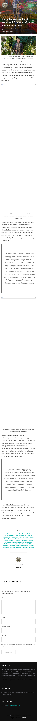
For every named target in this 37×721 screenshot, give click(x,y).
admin (5, 29)
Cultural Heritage (20, 533)
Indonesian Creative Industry (16, 538)
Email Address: (6, 626)
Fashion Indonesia (16, 537)
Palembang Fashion (15, 543)
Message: (4, 598)
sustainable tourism (22, 545)
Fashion (24, 29)
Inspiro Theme (15, 717)
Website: (4, 635)
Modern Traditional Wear (20, 542)
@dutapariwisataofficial (13, 705)
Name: (3, 617)
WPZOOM (23, 717)
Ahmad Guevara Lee (8, 533)
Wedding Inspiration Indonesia (25, 547)
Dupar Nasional (16, 29)
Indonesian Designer (15, 540)
